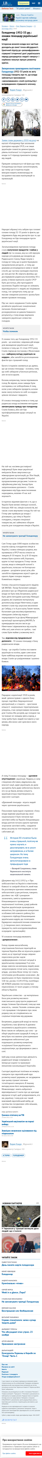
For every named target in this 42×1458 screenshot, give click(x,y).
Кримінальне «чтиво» (12, 1283)
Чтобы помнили (10, 331)
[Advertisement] (21, 205)
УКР (33, 3)
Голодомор (18, 1155)
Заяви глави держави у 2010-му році (19, 140)
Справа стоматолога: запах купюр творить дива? (19, 1321)
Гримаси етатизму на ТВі (13, 1115)
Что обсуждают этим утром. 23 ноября (17, 1333)
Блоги (12, 26)
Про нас (5, 1364)
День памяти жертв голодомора (18, 1264)
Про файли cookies (9, 1453)
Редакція (5, 1372)
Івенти (4, 1369)
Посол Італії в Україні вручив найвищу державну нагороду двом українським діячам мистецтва (26, 20)
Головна (5, 26)
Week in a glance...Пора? (14, 1292)
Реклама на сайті (8, 1367)
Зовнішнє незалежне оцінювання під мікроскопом (19, 1132)
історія (6, 1155)
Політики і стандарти (10, 1374)
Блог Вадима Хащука (24, 26)
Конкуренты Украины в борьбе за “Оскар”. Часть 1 (19, 1354)
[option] (21, 17)
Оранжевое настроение (13, 1343)
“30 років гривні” (23, 8)
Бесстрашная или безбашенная (17, 1310)
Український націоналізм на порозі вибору (18, 1123)
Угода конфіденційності (11, 1377)
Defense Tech (7, 8)
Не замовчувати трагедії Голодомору (20, 535)
